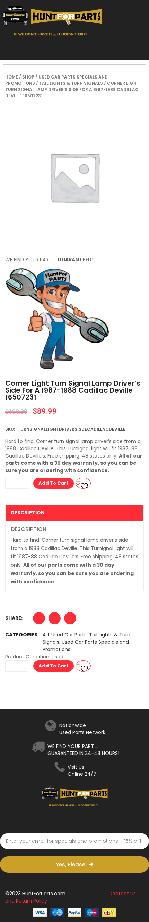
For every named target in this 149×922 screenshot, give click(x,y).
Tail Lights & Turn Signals (71, 83)
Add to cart (53, 483)
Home (11, 77)
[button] (39, 620)
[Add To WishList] (83, 483)
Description (28, 512)
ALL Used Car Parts (65, 634)
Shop (28, 77)
